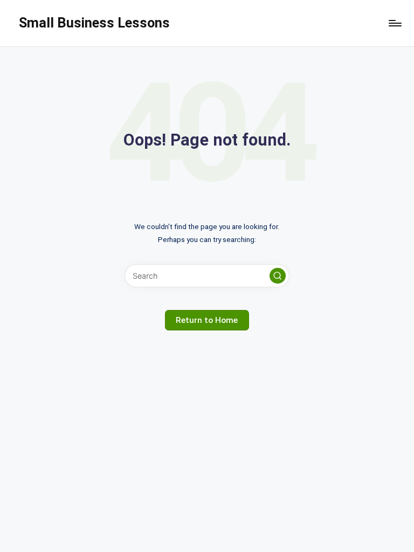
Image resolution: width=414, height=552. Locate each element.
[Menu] (394, 23)
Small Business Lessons (94, 23)
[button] (278, 276)
